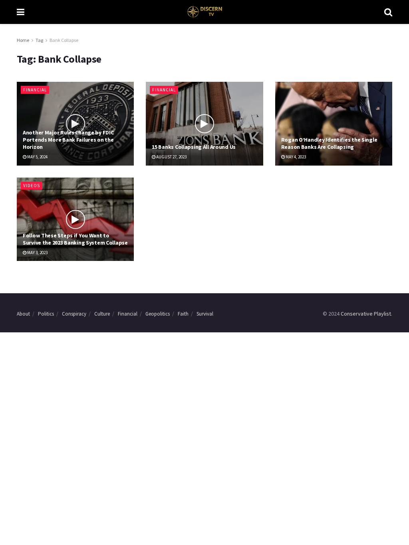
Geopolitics (157, 313)
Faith (183, 313)
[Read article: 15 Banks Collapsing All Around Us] (204, 124)
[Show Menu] (20, 12)
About (23, 313)
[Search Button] (388, 12)
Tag (39, 40)
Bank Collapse (64, 40)
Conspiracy (74, 313)
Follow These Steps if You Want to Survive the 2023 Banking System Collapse (75, 239)
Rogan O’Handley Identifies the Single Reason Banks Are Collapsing (329, 143)
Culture (102, 313)
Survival (205, 313)
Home (23, 40)
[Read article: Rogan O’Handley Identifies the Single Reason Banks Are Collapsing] (333, 124)
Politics (46, 313)
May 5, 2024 (37, 157)
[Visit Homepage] (204, 12)
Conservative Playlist (366, 313)
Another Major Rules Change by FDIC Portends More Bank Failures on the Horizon (68, 139)
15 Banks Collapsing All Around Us (194, 146)
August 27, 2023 (171, 157)
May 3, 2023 (37, 252)
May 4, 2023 (295, 157)
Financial (35, 90)
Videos (31, 185)
